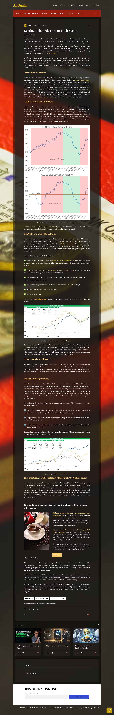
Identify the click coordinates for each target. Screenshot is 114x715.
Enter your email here (31, 693)
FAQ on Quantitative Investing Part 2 (28, 647)
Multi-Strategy (29, 598)
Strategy (44, 13)
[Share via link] (38, 609)
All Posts (17, 13)
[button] (96, 13)
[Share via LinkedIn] (33, 609)
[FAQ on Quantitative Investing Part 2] (28, 635)
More (79, 13)
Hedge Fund (70, 13)
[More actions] (89, 25)
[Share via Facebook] (25, 609)
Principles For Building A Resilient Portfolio (84, 647)
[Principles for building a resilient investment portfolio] (86, 635)
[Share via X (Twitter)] (29, 609)
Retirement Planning (56, 13)
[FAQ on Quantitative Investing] (57, 635)
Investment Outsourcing (31, 13)
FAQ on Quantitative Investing (57, 646)
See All (97, 625)
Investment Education (42, 598)
